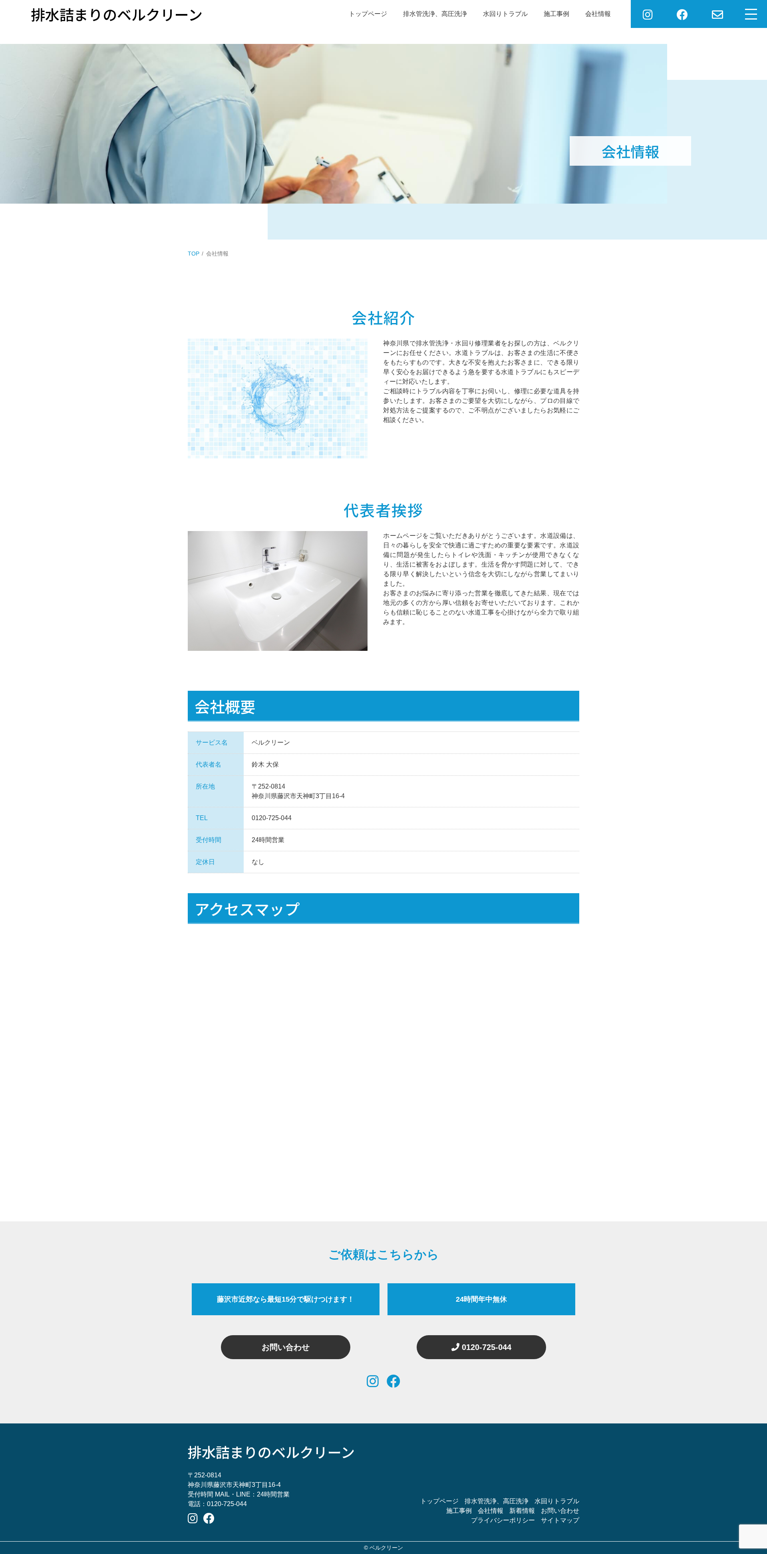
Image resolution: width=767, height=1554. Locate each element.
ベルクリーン (386, 1547)
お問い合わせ (286, 1347)
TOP (193, 253)
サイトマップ (560, 1520)
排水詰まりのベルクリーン (271, 1451)
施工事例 (556, 13)
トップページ (368, 13)
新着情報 (522, 1510)
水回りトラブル (505, 13)
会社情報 (598, 13)
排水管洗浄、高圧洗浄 (435, 13)
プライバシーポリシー (503, 1520)
